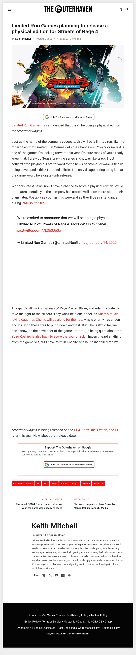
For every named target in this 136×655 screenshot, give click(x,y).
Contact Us (62, 615)
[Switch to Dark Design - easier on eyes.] (121, 9)
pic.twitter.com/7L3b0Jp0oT (40, 230)
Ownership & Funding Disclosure (36, 627)
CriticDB (97, 621)
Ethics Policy (32, 621)
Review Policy (98, 615)
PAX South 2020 (34, 203)
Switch (86, 483)
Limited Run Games (26, 125)
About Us (34, 615)
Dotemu (79, 331)
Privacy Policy (79, 615)
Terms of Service (52, 621)
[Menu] (10, 9)
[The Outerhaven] (68, 9)
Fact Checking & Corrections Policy (79, 627)
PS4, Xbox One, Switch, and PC (96, 430)
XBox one (98, 483)
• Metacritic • (69, 621)
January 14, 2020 (103, 242)
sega (54, 483)
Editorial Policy (111, 627)
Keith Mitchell (23, 38)
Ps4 (46, 483)
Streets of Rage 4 (70, 483)
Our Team (48, 615)
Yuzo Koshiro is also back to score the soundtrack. (49, 336)
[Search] (126, 9)
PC (38, 483)
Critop (108, 621)
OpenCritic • (84, 621)
